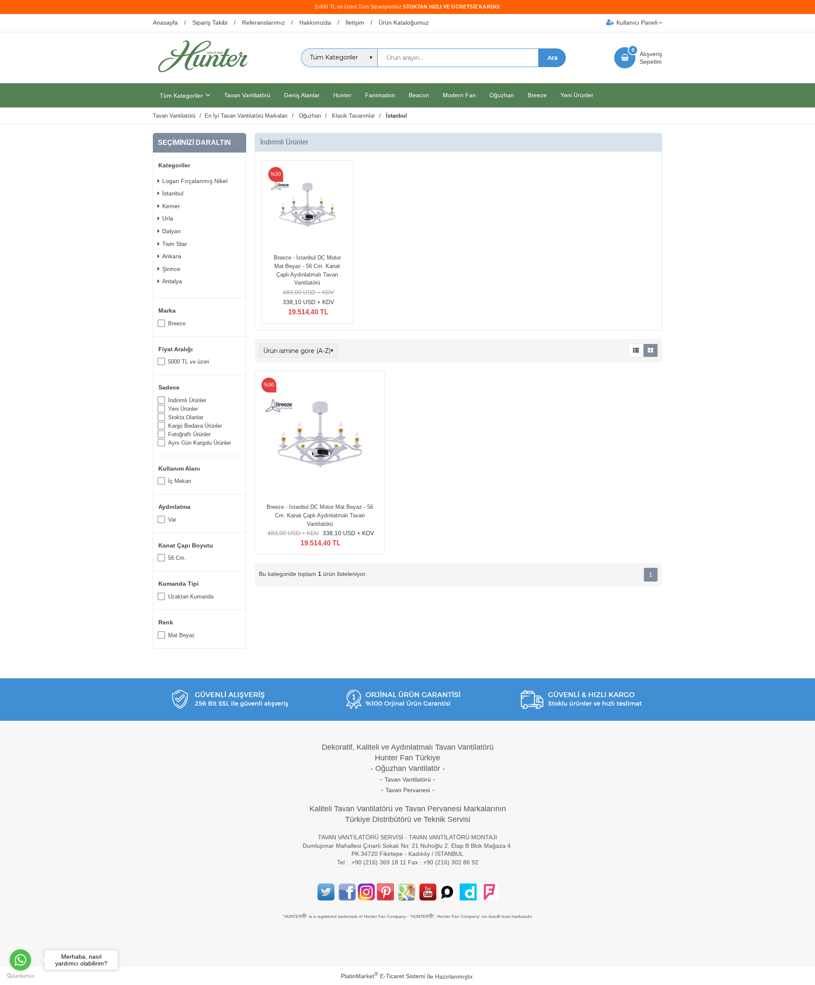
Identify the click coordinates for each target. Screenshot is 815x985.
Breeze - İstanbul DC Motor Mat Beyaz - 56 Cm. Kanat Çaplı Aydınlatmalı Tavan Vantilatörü (320, 515)
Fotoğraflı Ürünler (189, 434)
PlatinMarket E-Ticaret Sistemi (383, 976)
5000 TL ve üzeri (188, 361)
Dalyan (171, 231)
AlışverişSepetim (651, 58)
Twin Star (174, 243)
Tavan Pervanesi (407, 790)
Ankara (171, 256)
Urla (167, 218)
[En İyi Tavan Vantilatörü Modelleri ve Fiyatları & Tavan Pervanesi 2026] (202, 75)
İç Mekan (179, 481)
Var (172, 519)
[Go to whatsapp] (20, 960)
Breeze (176, 323)
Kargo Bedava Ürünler (195, 426)
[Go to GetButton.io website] (20, 976)
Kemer (171, 206)
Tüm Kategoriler (181, 95)
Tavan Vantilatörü (408, 779)
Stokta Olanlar (185, 417)
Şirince (171, 268)
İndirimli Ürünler (187, 400)
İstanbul (172, 193)
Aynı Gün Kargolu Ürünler (199, 443)
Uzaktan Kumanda (191, 596)
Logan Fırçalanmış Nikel (195, 181)
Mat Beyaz (181, 635)
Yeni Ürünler (183, 409)
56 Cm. (177, 558)
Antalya (172, 281)
